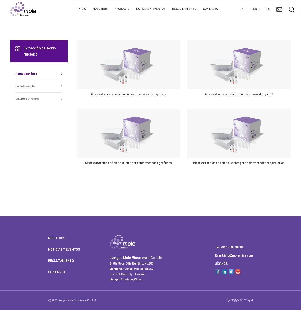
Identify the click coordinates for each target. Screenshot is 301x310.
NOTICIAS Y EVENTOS (150, 9)
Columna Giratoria (27, 99)
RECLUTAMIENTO (184, 9)
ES (268, 9)
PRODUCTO (121, 9)
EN (242, 9)
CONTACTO (210, 9)
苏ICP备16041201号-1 (240, 300)
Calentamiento (25, 86)
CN (255, 9)
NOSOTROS (100, 9)
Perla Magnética (26, 74)
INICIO (82, 9)
